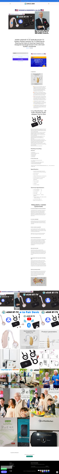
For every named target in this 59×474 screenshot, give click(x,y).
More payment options (20, 61)
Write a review (29, 456)
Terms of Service (12, 466)
